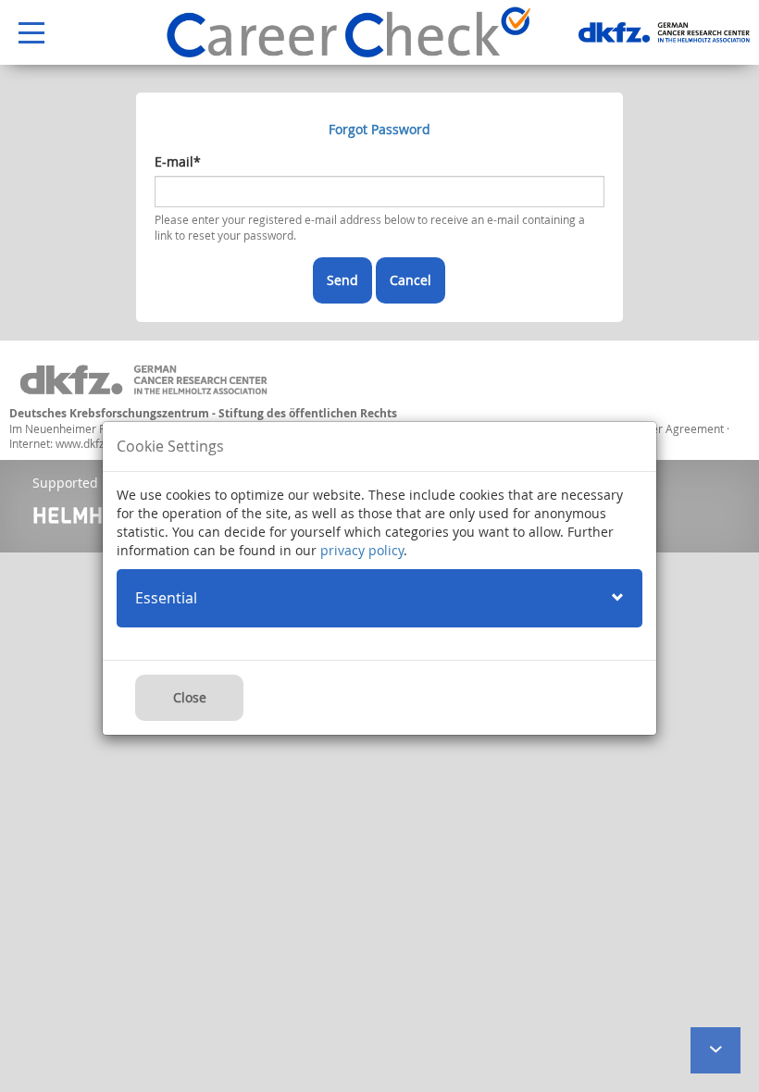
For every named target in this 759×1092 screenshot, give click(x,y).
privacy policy (362, 550)
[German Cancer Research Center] (664, 32)
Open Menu (22, 34)
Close (189, 697)
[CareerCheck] (348, 32)
